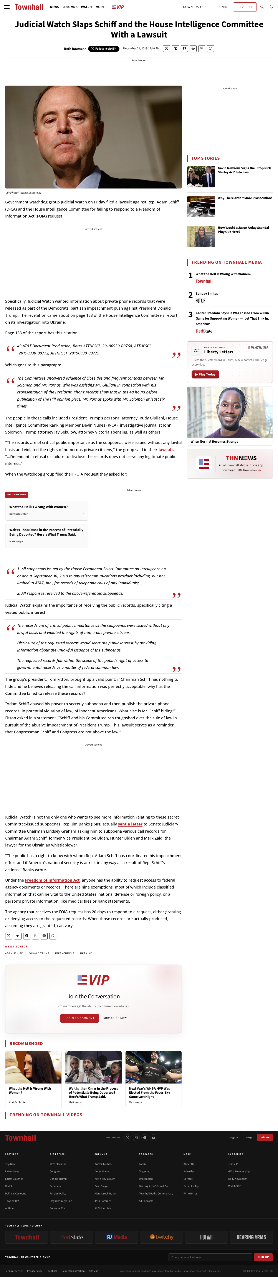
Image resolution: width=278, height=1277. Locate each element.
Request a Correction (73, 1271)
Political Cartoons (15, 1194)
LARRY (142, 1164)
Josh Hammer (102, 1201)
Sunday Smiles (207, 293)
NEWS (54, 7)
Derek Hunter (102, 1171)
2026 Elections (58, 1164)
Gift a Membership (239, 1171)
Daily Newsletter (237, 1179)
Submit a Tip (191, 1186)
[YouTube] (153, 1137)
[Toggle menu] (7, 7)
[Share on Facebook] (184, 48)
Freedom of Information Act (52, 880)
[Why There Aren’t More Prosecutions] (201, 206)
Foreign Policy (58, 1194)
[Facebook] (144, 1137)
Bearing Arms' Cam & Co (153, 1186)
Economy (55, 1186)
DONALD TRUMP (38, 953)
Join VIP (265, 1137)
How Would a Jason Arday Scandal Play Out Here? (243, 230)
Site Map (93, 1271)
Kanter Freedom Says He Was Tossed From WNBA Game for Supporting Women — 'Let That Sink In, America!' (232, 318)
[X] (127, 1137)
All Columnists (102, 1208)
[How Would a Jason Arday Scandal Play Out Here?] (201, 236)
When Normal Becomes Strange (214, 442)
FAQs (249, 1137)
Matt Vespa (75, 1102)
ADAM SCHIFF (14, 953)
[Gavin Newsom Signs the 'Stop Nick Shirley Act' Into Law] (201, 176)
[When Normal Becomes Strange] (230, 412)
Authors (9, 1208)
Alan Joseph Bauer (105, 1194)
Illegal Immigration (61, 1201)
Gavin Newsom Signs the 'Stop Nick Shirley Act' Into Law (244, 170)
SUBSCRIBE (245, 7)
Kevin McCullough (104, 1179)
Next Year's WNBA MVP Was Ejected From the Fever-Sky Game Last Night (149, 1092)
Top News (10, 1164)
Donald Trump (58, 1179)
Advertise (189, 1171)
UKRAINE (86, 953)
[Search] (262, 6)
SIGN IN (222, 7)
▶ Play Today (205, 374)
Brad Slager (101, 1186)
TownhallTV (12, 1201)
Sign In (234, 1137)
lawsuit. (165, 449)
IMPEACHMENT (64, 953)
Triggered (144, 1171)
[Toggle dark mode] (271, 6)
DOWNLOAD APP (195, 7)
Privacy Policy (34, 1271)
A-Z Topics (57, 1154)
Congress (55, 1171)
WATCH (86, 7)
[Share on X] (166, 48)
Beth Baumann (75, 48)
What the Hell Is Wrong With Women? (30, 1090)
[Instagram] (136, 1137)
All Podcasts (146, 1201)
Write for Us (190, 1194)
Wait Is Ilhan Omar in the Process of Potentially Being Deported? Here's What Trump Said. (93, 1092)
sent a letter (130, 824)
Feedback (52, 1271)
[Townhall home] (20, 1138)
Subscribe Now (115, 1018)
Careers (188, 1179)
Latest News (12, 1171)
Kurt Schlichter (17, 1102)
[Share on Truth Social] (175, 48)
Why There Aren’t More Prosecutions (245, 198)
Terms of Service (14, 1271)
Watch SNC (234, 1186)
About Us (189, 1164)
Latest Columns (14, 1179)
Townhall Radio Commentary (156, 1194)
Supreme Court (59, 1208)
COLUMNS (70, 7)
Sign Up (263, 1257)
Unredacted (146, 1179)
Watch (9, 1186)
